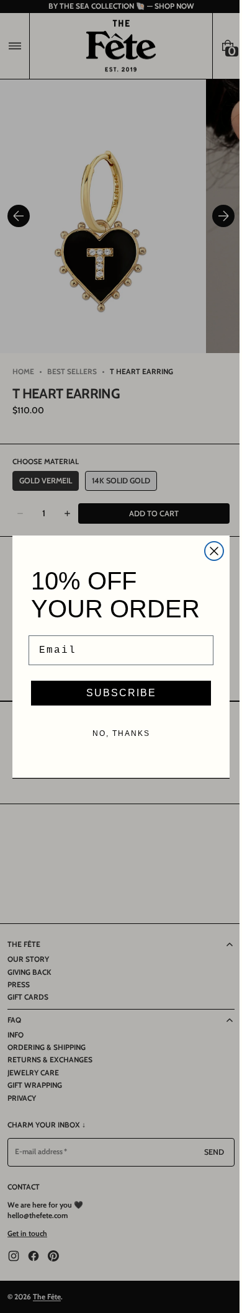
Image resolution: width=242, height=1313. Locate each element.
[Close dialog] (209, 551)
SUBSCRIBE (116, 693)
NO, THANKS (116, 733)
